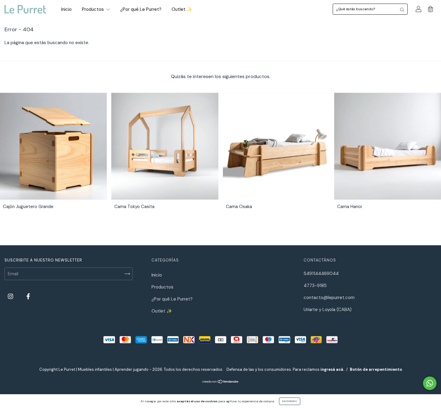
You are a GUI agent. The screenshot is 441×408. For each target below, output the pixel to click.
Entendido (289, 401)
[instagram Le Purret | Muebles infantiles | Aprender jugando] (11, 297)
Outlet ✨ (182, 9)
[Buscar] (402, 9)
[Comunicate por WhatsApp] (429, 383)
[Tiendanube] (220, 382)
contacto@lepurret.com (329, 298)
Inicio (66, 9)
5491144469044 (321, 273)
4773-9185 (315, 286)
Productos (93, 9)
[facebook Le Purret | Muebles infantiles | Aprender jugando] (28, 297)
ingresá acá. (332, 369)
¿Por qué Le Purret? (140, 9)
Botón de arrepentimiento (376, 369)
